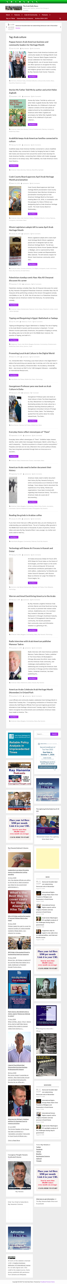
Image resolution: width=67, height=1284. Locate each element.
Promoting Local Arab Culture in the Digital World (31, 353)
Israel (47, 268)
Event (44, 80)
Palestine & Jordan (20, 83)
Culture (40, 80)
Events (48, 80)
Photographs (36, 508)
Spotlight (40, 170)
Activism (13, 80)
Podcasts (45, 15)
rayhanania (27, 96)
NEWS (48, 877)
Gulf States (21, 379)
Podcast (34, 682)
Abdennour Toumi (26, 321)
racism (56, 309)
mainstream (19, 220)
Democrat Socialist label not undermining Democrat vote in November (37, 25)
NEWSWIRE (47, 1085)
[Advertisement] (47, 858)
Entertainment (37, 129)
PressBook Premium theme (47, 1282)
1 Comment (35, 393)
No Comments (36, 48)
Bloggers (31, 344)
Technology (39, 379)
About (8, 15)
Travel (30, 346)
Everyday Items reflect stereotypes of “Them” (29, 432)
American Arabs (21, 80)
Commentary (43, 344)
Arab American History (27, 218)
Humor (37, 309)
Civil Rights (35, 268)
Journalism (50, 506)
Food (38, 541)
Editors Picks (38, 506)
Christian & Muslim (31, 80)
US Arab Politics (25, 270)
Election (18, 28)
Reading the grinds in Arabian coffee (25, 515)
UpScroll (39, 1158)
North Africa (19, 346)
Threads (39, 1161)
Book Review (24, 129)
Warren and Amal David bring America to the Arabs (32, 596)
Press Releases (48, 587)
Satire (11, 311)
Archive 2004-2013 (41, 18)
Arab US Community (30, 15)
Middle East (12, 131)
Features (17, 15)
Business (23, 170)
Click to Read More (14, 1140)
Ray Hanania (25, 48)
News (52, 80)
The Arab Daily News (30, 6)
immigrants (50, 129)
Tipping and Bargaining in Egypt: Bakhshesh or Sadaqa (33, 318)
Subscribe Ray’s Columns (25, 18)
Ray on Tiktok (10, 18)
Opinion (26, 346)
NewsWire (12, 83)
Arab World (25, 344)
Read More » (33, 77)
